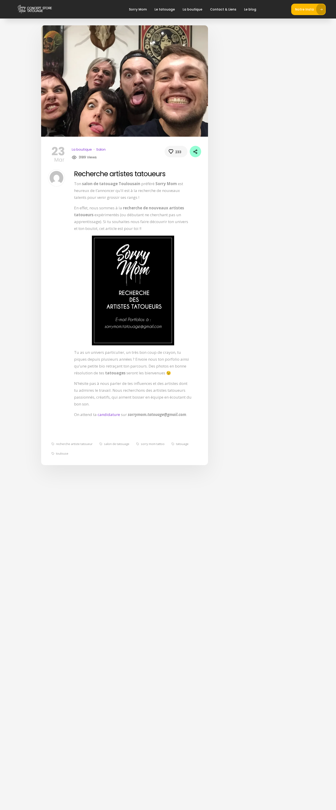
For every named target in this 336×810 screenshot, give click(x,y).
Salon (101, 149)
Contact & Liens (223, 9)
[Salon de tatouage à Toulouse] (35, 9)
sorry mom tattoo (153, 444)
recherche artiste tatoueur (74, 444)
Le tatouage (165, 9)
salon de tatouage (116, 444)
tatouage (182, 444)
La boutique (192, 9)
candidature (109, 414)
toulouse (62, 453)
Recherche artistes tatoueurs (119, 174)
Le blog (250, 9)
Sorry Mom (138, 9)
